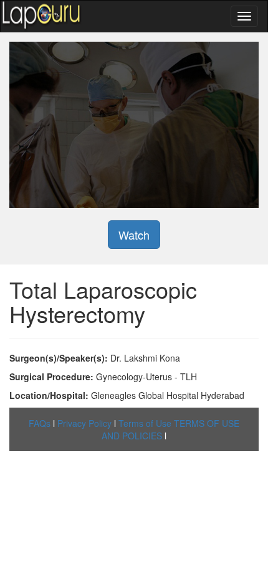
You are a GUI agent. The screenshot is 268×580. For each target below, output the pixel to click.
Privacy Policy (84, 423)
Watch (134, 235)
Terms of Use (144, 423)
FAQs (39, 423)
